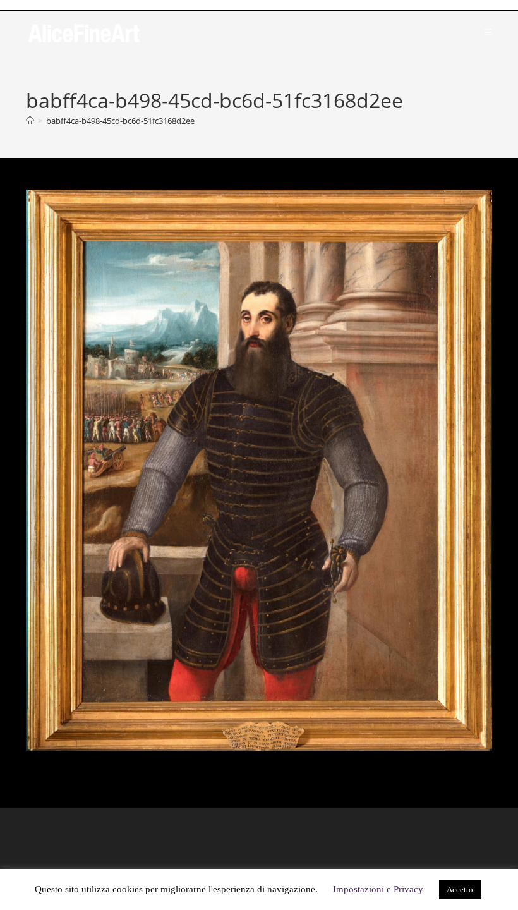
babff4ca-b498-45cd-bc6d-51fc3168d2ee (120, 120)
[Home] (30, 120)
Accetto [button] (460, 889)
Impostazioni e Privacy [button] (378, 889)
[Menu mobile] (488, 32)
